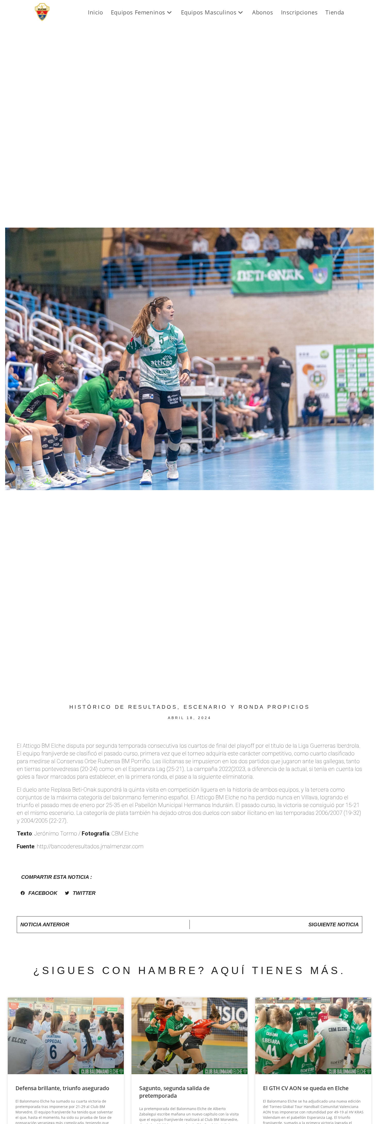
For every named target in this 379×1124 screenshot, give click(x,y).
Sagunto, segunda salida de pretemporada (174, 1092)
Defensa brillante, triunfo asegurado (62, 1088)
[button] (39, 893)
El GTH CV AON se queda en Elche (306, 1088)
